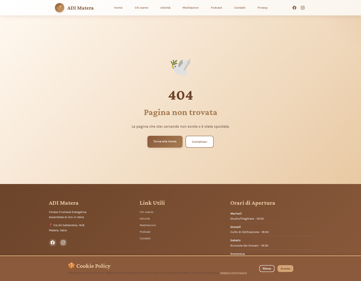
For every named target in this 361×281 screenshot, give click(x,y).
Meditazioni (190, 7)
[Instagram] (302, 7)
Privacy (262, 7)
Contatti (239, 7)
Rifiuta (267, 268)
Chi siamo (141, 7)
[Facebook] (294, 7)
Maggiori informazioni (233, 272)
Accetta (285, 268)
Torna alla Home (165, 141)
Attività (165, 7)
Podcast (216, 7)
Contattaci (199, 142)
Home (118, 7)
